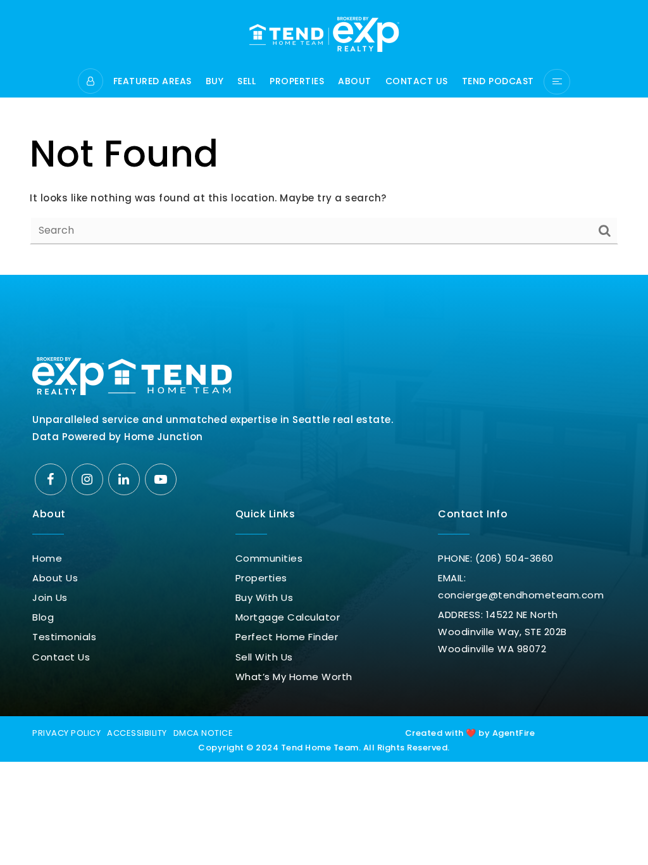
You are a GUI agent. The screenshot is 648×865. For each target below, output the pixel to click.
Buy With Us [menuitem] (264, 597)
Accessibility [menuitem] (137, 733)
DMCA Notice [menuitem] (203, 733)
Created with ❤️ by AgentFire (470, 733)
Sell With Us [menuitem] (264, 657)
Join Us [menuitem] (50, 597)
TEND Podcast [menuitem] (498, 82)
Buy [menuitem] (215, 82)
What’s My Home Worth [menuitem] (293, 676)
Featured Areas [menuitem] (152, 82)
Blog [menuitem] (43, 617)
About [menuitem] (354, 82)
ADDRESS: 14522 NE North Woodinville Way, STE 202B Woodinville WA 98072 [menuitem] (502, 631)
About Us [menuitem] (55, 577)
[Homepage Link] (324, 33)
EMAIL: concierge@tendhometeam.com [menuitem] (521, 586)
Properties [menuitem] (297, 82)
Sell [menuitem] (246, 82)
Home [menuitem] (47, 558)
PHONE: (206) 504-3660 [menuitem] (496, 558)
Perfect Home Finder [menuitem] (287, 636)
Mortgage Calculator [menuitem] (287, 617)
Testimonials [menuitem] (64, 636)
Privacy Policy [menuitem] (66, 733)
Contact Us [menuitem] (416, 82)
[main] (324, 137)
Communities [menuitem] (269, 558)
